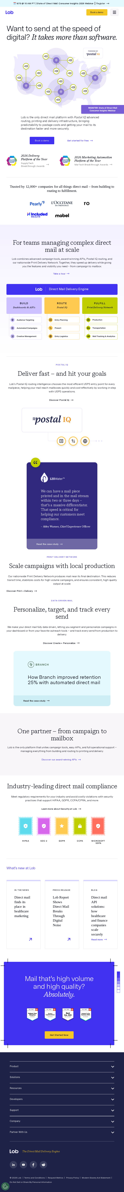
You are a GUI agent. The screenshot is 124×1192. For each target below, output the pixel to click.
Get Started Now (59, 1035)
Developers (16, 1099)
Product (14, 1066)
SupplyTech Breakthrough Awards (33, 164)
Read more (97, 939)
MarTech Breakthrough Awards (91, 164)
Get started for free (77, 140)
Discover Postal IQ (59, 400)
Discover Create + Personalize (59, 643)
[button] (114, 12)
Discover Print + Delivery (19, 591)
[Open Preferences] (5, 1186)
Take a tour (59, 273)
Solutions (15, 1077)
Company (15, 1121)
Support (14, 1110)
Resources (16, 1088)
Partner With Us (18, 1132)
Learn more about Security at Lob (59, 809)
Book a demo (96, 12)
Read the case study (47, 544)
